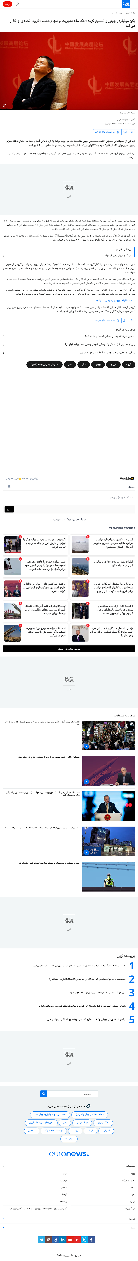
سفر (133, 1195)
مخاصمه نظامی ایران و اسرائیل (90, 1115)
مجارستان (69, 1139)
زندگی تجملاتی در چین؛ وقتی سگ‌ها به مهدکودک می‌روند (106, 353)
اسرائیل (106, 1131)
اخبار (128, 13)
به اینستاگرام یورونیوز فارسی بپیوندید (115, 300)
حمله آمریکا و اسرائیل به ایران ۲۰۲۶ (50, 1115)
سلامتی (31, 1131)
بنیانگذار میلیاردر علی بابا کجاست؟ (116, 255)
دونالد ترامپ (82, 1123)
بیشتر (132, 1228)
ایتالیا (90, 1131)
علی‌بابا (113, 365)
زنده (7, 4)
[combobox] (69, 1093)
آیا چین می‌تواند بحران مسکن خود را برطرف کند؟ (110, 336)
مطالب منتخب (124, 715)
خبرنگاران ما (130, 1209)
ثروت (128, 365)
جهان (120, 13)
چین (113, 13)
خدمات (132, 1219)
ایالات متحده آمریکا (54, 1131)
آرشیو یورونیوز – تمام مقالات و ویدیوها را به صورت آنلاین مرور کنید (38, 1209)
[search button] (43, 1093)
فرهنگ (64, 1195)
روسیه (75, 1131)
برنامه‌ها (63, 1202)
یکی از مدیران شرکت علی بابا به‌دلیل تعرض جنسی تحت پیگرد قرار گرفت (99, 344)
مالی (84, 365)
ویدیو (132, 1202)
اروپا (133, 1174)
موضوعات (130, 1166)
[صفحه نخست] (134, 13)
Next (132, 1188)
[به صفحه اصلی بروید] (126, 4)
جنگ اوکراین (103, 1123)
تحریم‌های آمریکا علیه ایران (41, 1123)
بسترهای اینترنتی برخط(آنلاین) (44, 365)
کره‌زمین (63, 1181)
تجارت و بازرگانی (127, 1181)
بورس (98, 365)
